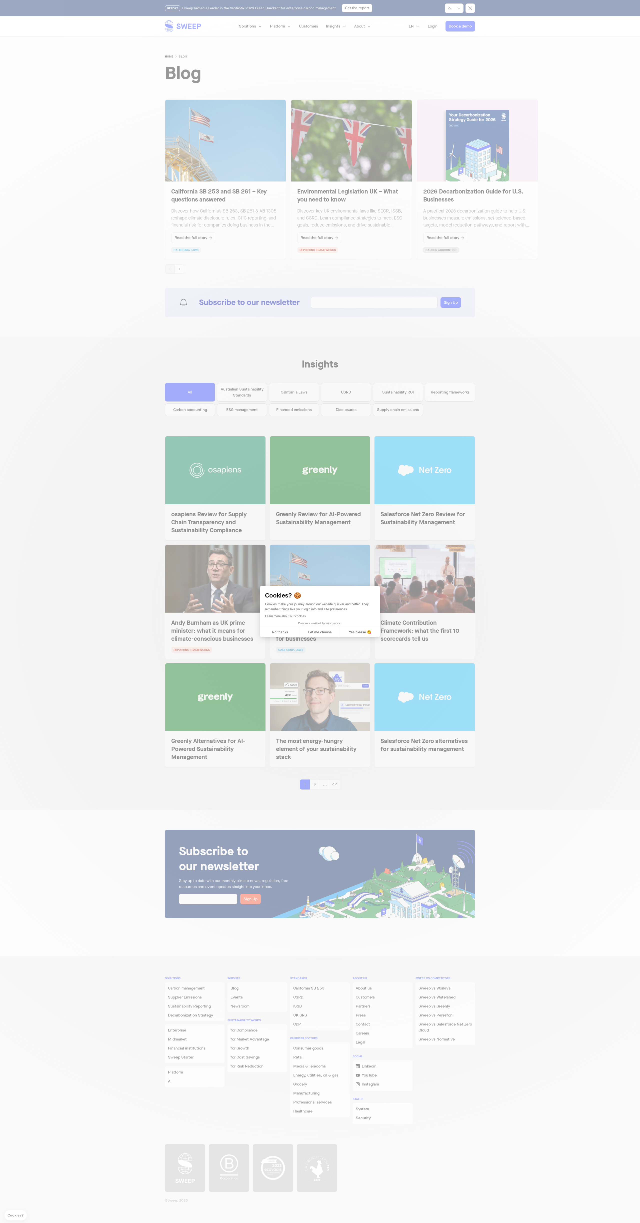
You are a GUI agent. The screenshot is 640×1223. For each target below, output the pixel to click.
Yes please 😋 (360, 632)
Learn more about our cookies (285, 616)
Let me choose (320, 632)
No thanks (280, 632)
